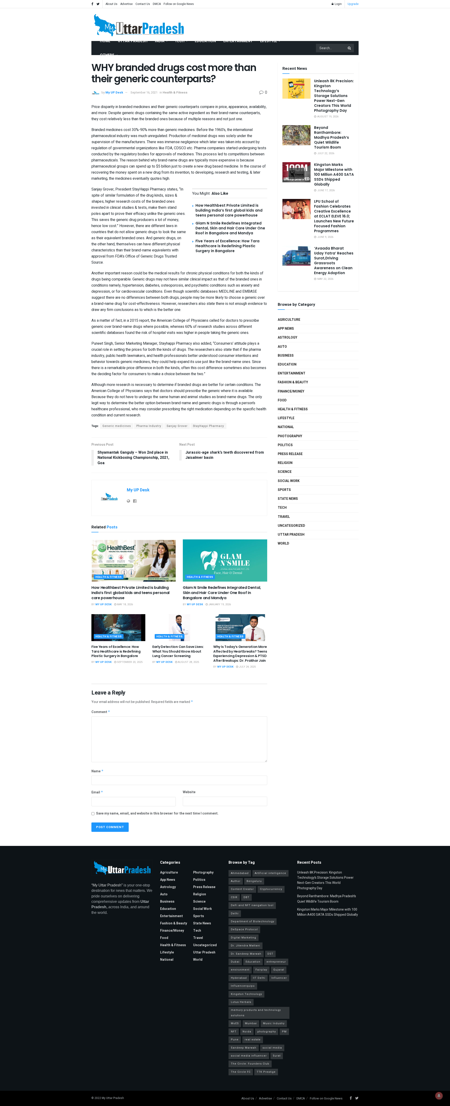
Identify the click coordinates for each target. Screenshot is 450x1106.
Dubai (235, 962)
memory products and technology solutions (256, 1012)
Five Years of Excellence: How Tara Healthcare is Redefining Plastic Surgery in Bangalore (227, 246)
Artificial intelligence (270, 873)
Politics (285, 445)
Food (282, 400)
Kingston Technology (246, 994)
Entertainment (238, 40)
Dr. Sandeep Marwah (246, 954)
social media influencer (249, 1056)
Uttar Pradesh (132, 40)
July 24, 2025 (247, 667)
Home (105, 40)
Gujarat (278, 970)
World (283, 543)
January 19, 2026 (219, 604)
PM (284, 1032)
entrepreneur (276, 962)
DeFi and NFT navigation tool (252, 905)
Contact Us (142, 4)
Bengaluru (254, 881)
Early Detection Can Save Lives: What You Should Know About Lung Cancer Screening (178, 651)
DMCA (157, 4)
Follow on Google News (179, 4)
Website (189, 792)
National (286, 427)
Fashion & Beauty (293, 382)
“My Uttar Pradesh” (107, 885)
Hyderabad (239, 978)
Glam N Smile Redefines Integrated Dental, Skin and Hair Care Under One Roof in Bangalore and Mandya (230, 228)
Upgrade (353, 4)
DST (270, 954)
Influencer (279, 978)
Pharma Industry (148, 426)
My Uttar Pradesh (113, 1098)
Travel (284, 516)
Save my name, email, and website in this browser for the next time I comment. (157, 813)
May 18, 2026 (124, 604)
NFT (233, 1032)
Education (205, 40)
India (160, 40)
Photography (290, 436)
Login (338, 4)
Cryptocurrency (271, 889)
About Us (111, 4)
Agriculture (289, 319)
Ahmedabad (240, 873)
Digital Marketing (243, 938)
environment (240, 970)
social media (272, 1048)
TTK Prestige (266, 1072)
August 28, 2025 (188, 662)
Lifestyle (268, 40)
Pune (235, 1040)
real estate (253, 1040)
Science (285, 471)
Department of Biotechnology (252, 921)
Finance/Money (291, 391)
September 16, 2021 (144, 92)
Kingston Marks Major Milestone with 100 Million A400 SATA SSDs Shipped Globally (334, 174)
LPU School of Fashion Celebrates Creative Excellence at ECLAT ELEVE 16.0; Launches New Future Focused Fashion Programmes (334, 216)
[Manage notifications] (439, 1095)
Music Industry (274, 1023)
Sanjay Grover (177, 426)
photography (266, 1032)
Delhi (235, 913)
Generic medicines (116, 426)
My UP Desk (114, 92)
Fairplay (261, 970)
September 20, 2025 (129, 662)
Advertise (126, 4)
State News (288, 498)
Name (97, 771)
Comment (100, 712)
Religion (285, 462)
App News (286, 328)
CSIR (234, 897)
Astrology (287, 337)
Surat (277, 1056)
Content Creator (242, 889)
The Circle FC (241, 1072)
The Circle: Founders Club (250, 1064)
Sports (284, 489)
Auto (282, 346)
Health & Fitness (175, 92)
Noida (247, 1032)
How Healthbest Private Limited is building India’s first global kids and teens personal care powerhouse (228, 210)
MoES (235, 1023)
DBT (246, 897)
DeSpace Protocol (244, 929)
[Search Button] (349, 48)
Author (235, 881)
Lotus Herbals (241, 1002)
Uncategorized (291, 525)
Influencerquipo (243, 986)
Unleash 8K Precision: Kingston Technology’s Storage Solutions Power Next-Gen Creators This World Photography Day (334, 95)
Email (97, 792)
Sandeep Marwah (243, 1048)
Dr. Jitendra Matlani (245, 946)
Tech (179, 40)
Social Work (289, 480)
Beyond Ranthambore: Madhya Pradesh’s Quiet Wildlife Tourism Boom (331, 137)
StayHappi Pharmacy (208, 426)
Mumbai (251, 1023)
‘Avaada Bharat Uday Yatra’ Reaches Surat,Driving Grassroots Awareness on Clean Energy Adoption (333, 260)
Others (107, 54)
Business (286, 355)
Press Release (290, 454)
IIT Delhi (259, 978)
